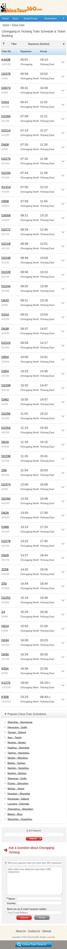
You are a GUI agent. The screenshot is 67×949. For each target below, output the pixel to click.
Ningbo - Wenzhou (18, 757)
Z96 (4, 470)
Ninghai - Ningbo (17, 742)
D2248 (5, 258)
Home (5, 18)
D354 (5, 371)
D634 (5, 640)
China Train (18, 24)
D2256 (5, 413)
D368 (5, 527)
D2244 (5, 286)
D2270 (5, 158)
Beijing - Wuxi (15, 814)
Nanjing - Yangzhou (18, 768)
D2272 (5, 229)
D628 (5, 555)
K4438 (5, 59)
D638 (5, 328)
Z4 (3, 612)
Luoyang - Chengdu (18, 803)
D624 (5, 626)
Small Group (30, 18)
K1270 (5, 682)
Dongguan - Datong (18, 798)
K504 (5, 668)
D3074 (5, 88)
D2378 (5, 73)
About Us (21, 930)
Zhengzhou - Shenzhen (20, 809)
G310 (5, 314)
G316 (5, 102)
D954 (5, 357)
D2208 (5, 385)
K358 (5, 697)
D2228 (5, 272)
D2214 (5, 130)
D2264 (5, 428)
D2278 (5, 541)
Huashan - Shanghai (19, 793)
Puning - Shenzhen (18, 783)
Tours (15, 18)
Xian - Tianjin (15, 737)
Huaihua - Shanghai (18, 747)
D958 (5, 201)
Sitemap (46, 930)
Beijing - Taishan (16, 763)
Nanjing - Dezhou (17, 773)
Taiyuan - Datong (17, 732)
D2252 (5, 597)
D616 (5, 442)
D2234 (5, 173)
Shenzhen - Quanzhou (20, 819)
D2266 (5, 116)
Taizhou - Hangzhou (18, 752)
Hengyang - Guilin (17, 727)
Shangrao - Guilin (17, 778)
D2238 (5, 456)
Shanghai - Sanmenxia (20, 722)
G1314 (6, 187)
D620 (5, 300)
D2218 (5, 243)
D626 (5, 512)
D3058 (5, 215)
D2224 (5, 343)
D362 (5, 399)
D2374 (5, 484)
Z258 (4, 569)
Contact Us (34, 930)
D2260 (5, 498)
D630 (5, 654)
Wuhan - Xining (16, 788)
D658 (5, 144)
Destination (50, 18)
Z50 (4, 583)
